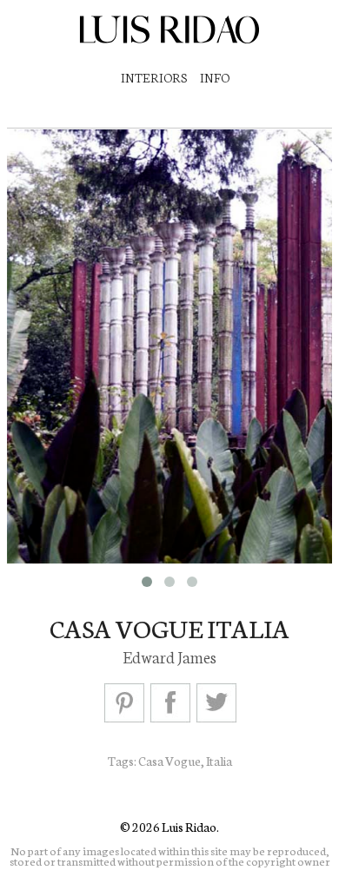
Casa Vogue (169, 760)
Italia (219, 760)
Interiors (154, 77)
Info (214, 77)
